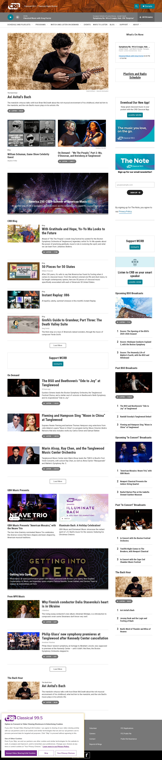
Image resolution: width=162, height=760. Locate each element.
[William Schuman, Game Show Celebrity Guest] (31, 133)
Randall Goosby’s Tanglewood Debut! (135, 416)
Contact (92, 739)
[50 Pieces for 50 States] (23, 271)
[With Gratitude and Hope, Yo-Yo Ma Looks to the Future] (23, 233)
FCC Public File (126, 734)
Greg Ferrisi (45, 328)
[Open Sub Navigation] (32, 25)
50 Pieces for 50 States (58, 267)
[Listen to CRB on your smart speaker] (135, 262)
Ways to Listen (100, 25)
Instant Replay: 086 (55, 295)
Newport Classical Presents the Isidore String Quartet (133, 482)
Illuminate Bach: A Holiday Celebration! (80, 525)
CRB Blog (12, 221)
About (136, 25)
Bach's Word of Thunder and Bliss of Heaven (135, 630)
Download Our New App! (135, 102)
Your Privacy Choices (66, 753)
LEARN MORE (135, 115)
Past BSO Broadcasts (126, 368)
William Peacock (47, 271)
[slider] (21, 17)
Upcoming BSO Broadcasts (129, 293)
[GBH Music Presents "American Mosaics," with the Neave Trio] (32, 508)
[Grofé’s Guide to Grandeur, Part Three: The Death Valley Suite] (23, 325)
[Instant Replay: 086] (23, 300)
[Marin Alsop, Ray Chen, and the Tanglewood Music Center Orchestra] (23, 455)
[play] (10, 17)
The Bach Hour (12, 93)
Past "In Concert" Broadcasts (130, 504)
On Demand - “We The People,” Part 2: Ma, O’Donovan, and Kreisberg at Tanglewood (80, 154)
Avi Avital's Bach (19, 97)
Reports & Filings (95, 744)
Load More (57, 345)
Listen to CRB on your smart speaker (135, 274)
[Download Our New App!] (135, 131)
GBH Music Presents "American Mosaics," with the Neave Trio (31, 527)
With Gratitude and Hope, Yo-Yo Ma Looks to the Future (73, 231)
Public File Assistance (129, 739)
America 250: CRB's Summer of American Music (58, 201)
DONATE (58, 364)
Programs (41, 25)
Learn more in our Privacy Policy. (56, 746)
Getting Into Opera (21, 574)
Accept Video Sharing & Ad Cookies (21, 753)
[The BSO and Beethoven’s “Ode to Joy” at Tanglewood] (23, 388)
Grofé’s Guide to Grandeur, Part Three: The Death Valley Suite (72, 322)
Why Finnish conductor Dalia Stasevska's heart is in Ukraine (75, 604)
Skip (46, 753)
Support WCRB (58, 358)
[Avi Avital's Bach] (57, 61)
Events (87, 25)
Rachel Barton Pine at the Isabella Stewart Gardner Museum (134, 493)
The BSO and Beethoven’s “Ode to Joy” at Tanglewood (71, 383)
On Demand (13, 375)
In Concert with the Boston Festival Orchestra (135, 539)
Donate (148, 6)
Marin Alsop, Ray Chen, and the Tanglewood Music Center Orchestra (73, 450)
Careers (92, 734)
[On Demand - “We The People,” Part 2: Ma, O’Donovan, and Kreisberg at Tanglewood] (82, 133)
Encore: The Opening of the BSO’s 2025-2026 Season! (134, 332)
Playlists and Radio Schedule (135, 75)
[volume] (18, 17)
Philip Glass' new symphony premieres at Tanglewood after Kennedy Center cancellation (75, 636)
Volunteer (93, 728)
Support (124, 25)
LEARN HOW (135, 282)
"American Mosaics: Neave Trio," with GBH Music (136, 472)
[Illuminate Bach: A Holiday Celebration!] (83, 508)
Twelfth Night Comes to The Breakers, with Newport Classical (134, 550)
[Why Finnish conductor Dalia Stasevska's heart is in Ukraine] (23, 609)
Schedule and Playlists (18, 25)
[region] (42, 735)
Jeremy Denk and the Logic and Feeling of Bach (133, 619)
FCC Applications (127, 728)
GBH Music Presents (18, 490)
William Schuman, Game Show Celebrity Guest (28, 156)
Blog (112, 25)
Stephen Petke (12, 161)
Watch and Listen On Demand (65, 25)
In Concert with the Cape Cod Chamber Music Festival (132, 560)
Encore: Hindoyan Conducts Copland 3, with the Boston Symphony (135, 343)
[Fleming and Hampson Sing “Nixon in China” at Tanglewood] (23, 422)
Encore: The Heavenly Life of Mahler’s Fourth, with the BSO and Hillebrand (134, 355)
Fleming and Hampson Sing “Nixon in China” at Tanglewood (73, 417)
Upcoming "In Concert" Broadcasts (133, 437)
